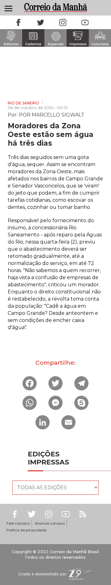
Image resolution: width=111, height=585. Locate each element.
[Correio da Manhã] (55, 7)
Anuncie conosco (50, 523)
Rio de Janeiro (23, 103)
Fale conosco (18, 523)
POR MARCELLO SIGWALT (51, 114)
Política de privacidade (26, 530)
